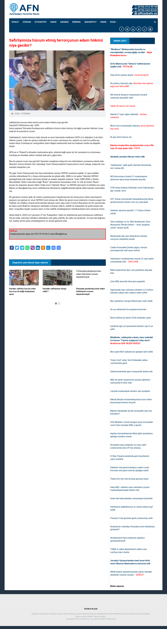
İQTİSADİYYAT (41, 22)
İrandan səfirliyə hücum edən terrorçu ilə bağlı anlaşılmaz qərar (22, 291)
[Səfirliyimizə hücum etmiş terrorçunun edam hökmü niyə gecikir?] (59, 248)
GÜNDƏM (27, 22)
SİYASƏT (15, 22)
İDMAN (103, 22)
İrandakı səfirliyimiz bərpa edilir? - (54, 290)
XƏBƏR (53, 22)
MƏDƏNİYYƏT (91, 22)
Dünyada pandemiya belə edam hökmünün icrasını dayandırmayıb (90, 291)
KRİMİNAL (76, 22)
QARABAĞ (64, 22)
